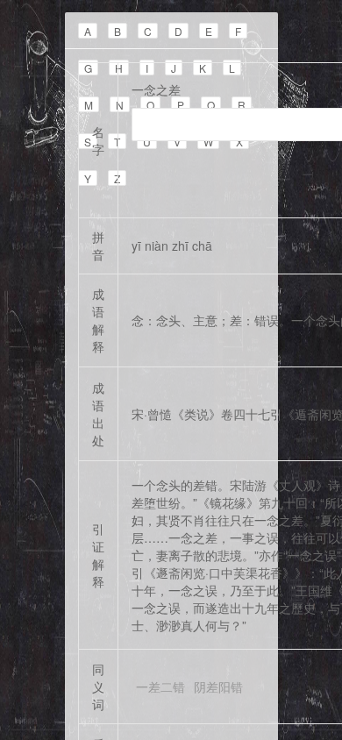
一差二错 (160, 686)
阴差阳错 (218, 686)
